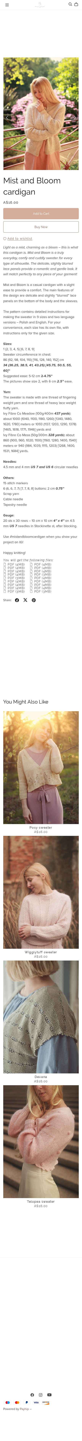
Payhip (24, 1409)
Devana (41, 1077)
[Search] (70, 4)
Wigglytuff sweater (41, 952)
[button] (7, 117)
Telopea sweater (41, 1201)
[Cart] (78, 4)
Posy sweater (41, 827)
